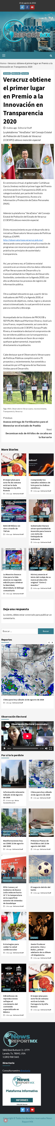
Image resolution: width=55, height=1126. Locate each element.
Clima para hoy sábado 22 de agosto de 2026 (23, 699)
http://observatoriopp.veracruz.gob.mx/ (23, 240)
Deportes (19, 516)
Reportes (13, 693)
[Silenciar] (46, 748)
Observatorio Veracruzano (22, 409)
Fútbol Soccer (45, 878)
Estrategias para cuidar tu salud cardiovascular (11, 947)
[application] (27, 736)
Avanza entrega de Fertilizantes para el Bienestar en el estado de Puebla (25, 421)
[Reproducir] (4, 748)
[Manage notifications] (6, 1120)
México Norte (43, 516)
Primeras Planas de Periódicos (38, 830)
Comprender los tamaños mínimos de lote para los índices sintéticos (40, 484)
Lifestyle (6, 473)
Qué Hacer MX (16, 568)
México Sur (16, 73)
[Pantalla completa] (50, 748)
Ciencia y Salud (8, 938)
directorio (25, 1070)
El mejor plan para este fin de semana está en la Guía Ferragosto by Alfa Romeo (12, 485)
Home (3, 63)
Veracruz (18, 411)
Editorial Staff (25, 127)
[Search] (50, 55)
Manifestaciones (9, 831)
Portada (25, 73)
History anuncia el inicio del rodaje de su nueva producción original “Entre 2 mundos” (41, 579)
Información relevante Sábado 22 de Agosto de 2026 (13, 795)
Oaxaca (6, 568)
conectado (30, 614)
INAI (9, 409)
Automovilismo (8, 516)
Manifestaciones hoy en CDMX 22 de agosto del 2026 (13, 843)
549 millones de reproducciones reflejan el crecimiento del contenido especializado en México (11, 1004)
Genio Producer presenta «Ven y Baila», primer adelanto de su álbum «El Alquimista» (41, 949)
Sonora (33, 519)
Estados (7, 73)
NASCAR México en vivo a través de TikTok (11, 528)
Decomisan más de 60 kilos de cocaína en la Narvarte (29, 433)
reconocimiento (40, 409)
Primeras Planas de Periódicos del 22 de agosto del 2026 (40, 843)
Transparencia (8, 411)
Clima (5, 693)
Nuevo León (7, 881)
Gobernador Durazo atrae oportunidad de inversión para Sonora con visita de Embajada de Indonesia (41, 532)
